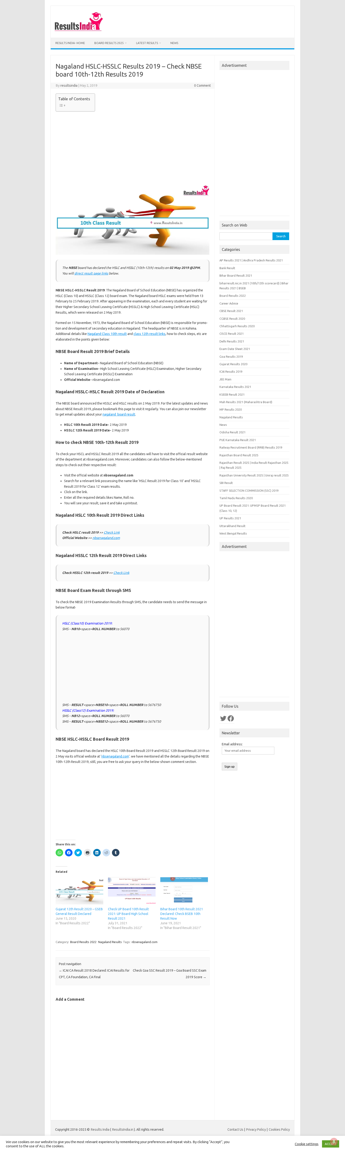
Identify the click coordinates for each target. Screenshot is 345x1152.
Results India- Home (70, 43)
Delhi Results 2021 (231, 341)
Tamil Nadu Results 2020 (236, 498)
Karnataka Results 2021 (235, 386)
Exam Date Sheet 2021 (234, 348)
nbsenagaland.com (106, 538)
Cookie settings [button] (306, 1144)
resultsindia (68, 85)
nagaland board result (119, 414)
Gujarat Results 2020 (233, 364)
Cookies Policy (279, 1129)
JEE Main (225, 379)
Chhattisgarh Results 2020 (237, 326)
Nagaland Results (110, 942)
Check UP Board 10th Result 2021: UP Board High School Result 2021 (128, 913)
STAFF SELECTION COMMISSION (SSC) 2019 (249, 490)
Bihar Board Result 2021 (235, 275)
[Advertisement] (133, 147)
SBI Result (226, 482)
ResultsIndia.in (122, 1129)
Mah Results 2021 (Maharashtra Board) (245, 402)
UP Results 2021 (230, 518)
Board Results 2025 (109, 43)
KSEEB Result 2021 (232, 394)
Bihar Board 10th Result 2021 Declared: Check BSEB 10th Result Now (181, 913)
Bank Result (227, 268)
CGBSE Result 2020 (232, 318)
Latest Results (147, 43)
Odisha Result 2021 (232, 432)
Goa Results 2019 (231, 356)
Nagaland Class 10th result (107, 334)
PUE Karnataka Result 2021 (237, 440)
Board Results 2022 (83, 942)
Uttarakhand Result (232, 526)
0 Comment (202, 85)
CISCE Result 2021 (231, 333)
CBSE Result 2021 (231, 310)
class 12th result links (149, 334)
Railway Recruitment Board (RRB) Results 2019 (250, 447)
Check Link (112, 532)
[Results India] (79, 30)
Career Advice (228, 303)
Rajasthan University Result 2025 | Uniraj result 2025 (254, 475)
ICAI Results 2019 (230, 371)
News (174, 43)
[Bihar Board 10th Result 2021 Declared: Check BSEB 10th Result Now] (184, 890)
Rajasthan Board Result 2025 (238, 455)
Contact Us (235, 1129)
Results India (100, 1129)
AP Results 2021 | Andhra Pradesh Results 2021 (251, 260)
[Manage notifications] (334, 1141)
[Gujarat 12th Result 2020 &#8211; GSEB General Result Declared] (79, 890)
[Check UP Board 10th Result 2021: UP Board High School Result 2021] (132, 890)
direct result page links (91, 273)
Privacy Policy (256, 1129)
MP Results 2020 (230, 409)
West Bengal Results (233, 533)
